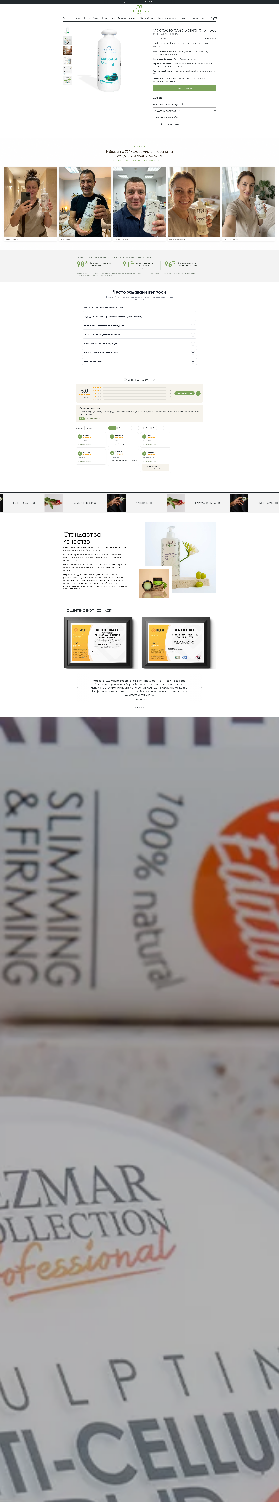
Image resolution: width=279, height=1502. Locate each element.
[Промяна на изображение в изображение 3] (67, 50)
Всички (112, 428)
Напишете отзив (184, 393)
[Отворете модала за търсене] (64, 18)
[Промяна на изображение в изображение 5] (67, 70)
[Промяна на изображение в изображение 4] (67, 60)
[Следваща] (176, 2)
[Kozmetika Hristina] (139, 9)
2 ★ (154, 428)
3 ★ (147, 428)
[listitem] (139, 308)
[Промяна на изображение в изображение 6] (67, 80)
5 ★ (133, 428)
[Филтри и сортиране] (198, 393)
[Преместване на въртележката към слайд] (135, 707)
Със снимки (123, 428)
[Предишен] (103, 2)
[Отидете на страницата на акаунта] (210, 18)
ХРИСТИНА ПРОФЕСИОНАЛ (166, 34)
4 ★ (140, 428)
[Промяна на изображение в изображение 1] (67, 30)
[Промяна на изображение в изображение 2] (67, 40)
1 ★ (161, 428)
